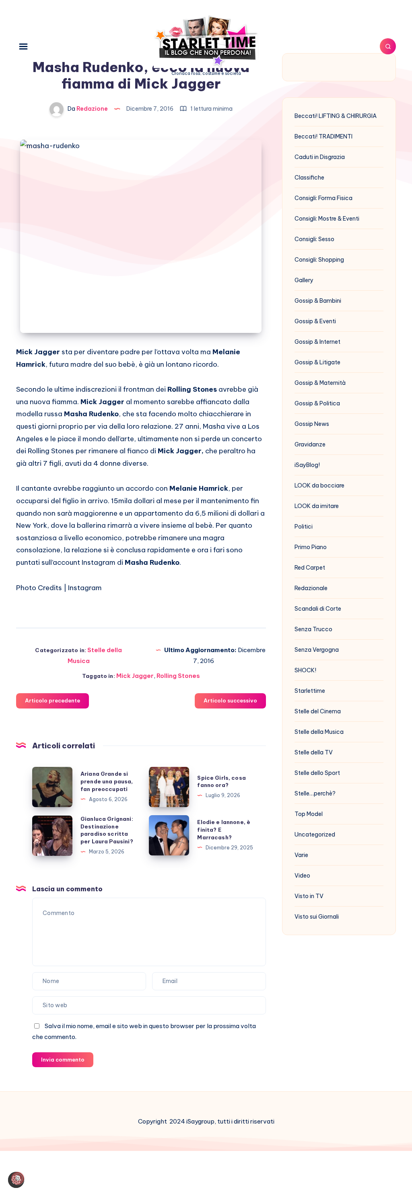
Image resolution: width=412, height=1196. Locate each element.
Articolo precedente (52, 700)
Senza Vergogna (317, 649)
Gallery (304, 280)
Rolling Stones (178, 676)
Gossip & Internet (317, 341)
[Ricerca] (388, 46)
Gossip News (312, 424)
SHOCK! (305, 670)
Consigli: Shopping (319, 259)
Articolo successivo (230, 700)
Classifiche (309, 177)
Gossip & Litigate (317, 362)
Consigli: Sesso (314, 239)
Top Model (309, 814)
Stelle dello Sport (317, 773)
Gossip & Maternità (320, 382)
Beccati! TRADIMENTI (323, 136)
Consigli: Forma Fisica (323, 198)
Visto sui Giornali (317, 916)
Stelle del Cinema (318, 711)
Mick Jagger (135, 676)
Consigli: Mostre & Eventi (327, 218)
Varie (301, 855)
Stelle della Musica (319, 731)
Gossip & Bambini (318, 300)
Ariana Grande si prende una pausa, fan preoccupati (106, 781)
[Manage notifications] (17, 1178)
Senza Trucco (313, 629)
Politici (304, 526)
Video (302, 875)
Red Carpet (310, 567)
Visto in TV (309, 896)
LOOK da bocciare (319, 485)
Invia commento (62, 1059)
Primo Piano (311, 547)
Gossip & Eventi (315, 321)
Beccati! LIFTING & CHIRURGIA (336, 116)
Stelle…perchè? (315, 793)
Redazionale (311, 588)
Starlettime (310, 690)
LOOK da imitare (317, 506)
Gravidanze (310, 444)
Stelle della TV (314, 752)
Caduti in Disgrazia (320, 157)
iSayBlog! (307, 465)
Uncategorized (315, 834)
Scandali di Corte (318, 608)
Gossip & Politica (317, 403)
